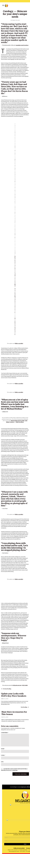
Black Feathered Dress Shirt (17, 420)
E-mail (3, 755)
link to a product (19, 343)
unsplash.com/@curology (22, 45)
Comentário (5, 732)
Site (2, 761)
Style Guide (25, 685)
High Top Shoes (20, 422)
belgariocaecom (17, 685)
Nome (3, 748)
